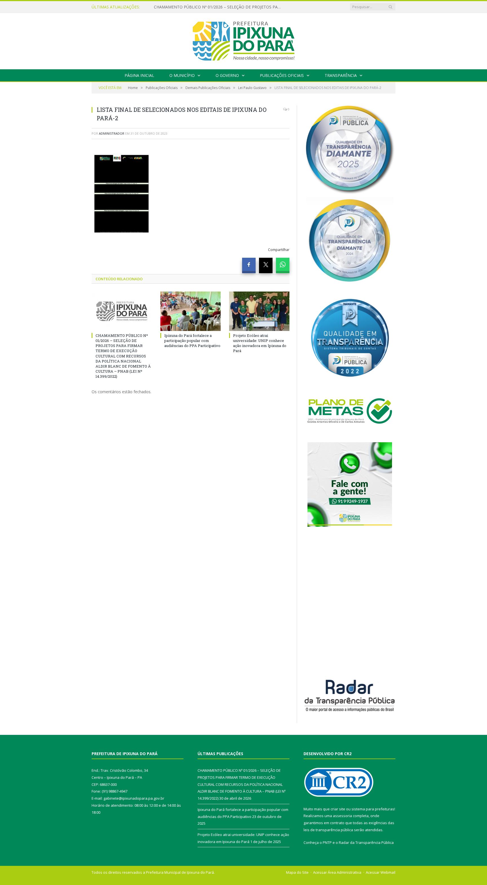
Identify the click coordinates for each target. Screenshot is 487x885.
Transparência (341, 75)
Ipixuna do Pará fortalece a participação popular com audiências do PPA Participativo (219, 7)
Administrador (111, 133)
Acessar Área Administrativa (337, 872)
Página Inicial (139, 75)
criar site (338, 808)
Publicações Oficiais (282, 75)
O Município (182, 75)
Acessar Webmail (380, 872)
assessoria (342, 815)
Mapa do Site (297, 872)
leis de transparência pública (328, 829)
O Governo (227, 75)
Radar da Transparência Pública (366, 842)
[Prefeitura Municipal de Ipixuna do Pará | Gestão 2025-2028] (243, 40)
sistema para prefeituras (372, 808)
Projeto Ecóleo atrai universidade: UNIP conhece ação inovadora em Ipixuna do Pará (259, 343)
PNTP (327, 842)
